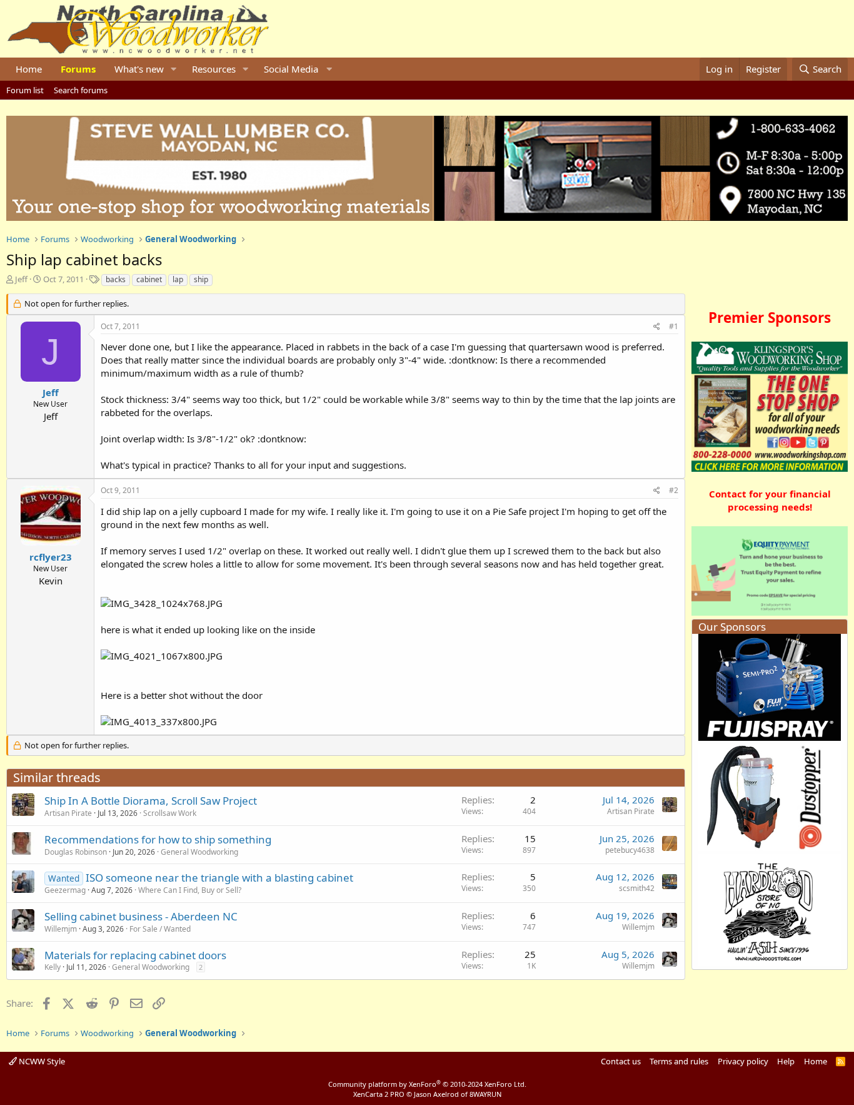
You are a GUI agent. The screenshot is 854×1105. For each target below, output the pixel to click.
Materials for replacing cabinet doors (135, 955)
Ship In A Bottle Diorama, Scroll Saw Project (150, 800)
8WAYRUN (485, 1094)
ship (201, 279)
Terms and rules (679, 1061)
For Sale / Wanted (160, 929)
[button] (174, 69)
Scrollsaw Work (169, 813)
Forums (78, 69)
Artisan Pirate (68, 813)
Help (786, 1061)
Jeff (21, 279)
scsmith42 (637, 888)
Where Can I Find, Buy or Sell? (189, 890)
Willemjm (60, 929)
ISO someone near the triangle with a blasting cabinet (219, 877)
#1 (673, 326)
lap (178, 279)
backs (116, 279)
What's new (139, 69)
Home (29, 69)
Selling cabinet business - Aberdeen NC (141, 916)
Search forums (81, 90)
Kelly (52, 967)
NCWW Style (41, 1061)
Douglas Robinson (75, 852)
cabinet (149, 279)
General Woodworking (199, 852)
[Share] (657, 327)
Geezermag (65, 890)
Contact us (621, 1061)
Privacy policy (743, 1061)
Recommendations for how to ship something (157, 839)
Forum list (25, 90)
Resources (214, 69)
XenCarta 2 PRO (378, 1094)
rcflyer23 (50, 557)
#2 (673, 490)
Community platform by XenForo (427, 1084)
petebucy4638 (630, 850)
